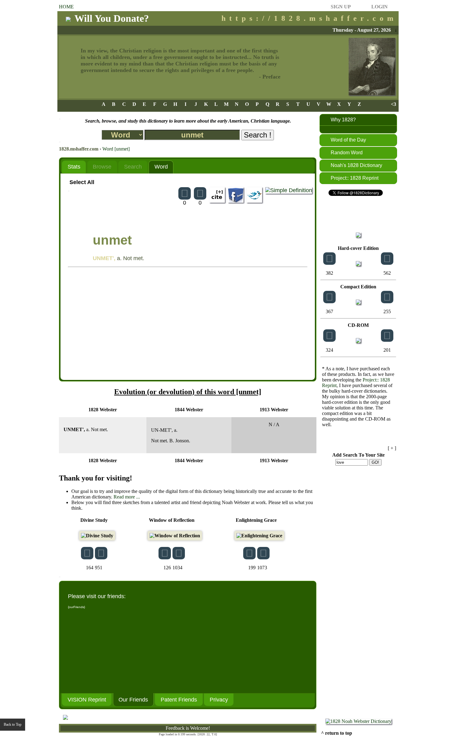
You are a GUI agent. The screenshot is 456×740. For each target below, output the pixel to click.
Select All (81, 182)
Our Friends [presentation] (133, 700)
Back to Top (12, 724)
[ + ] (392, 448)
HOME (66, 6)
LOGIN (379, 6)
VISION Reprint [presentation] (87, 700)
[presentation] (74, 167)
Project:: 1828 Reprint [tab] (354, 178)
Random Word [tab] (347, 152)
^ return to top (336, 733)
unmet (112, 240)
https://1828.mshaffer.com (309, 18)
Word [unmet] (116, 148)
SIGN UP (341, 6)
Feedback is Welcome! (188, 728)
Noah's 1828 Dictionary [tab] (356, 165)
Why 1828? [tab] (343, 119)
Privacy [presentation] (219, 700)
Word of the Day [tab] (348, 139)
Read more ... (127, 496)
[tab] (74, 166)
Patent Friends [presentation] (179, 700)
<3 (393, 104)
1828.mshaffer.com (78, 148)
